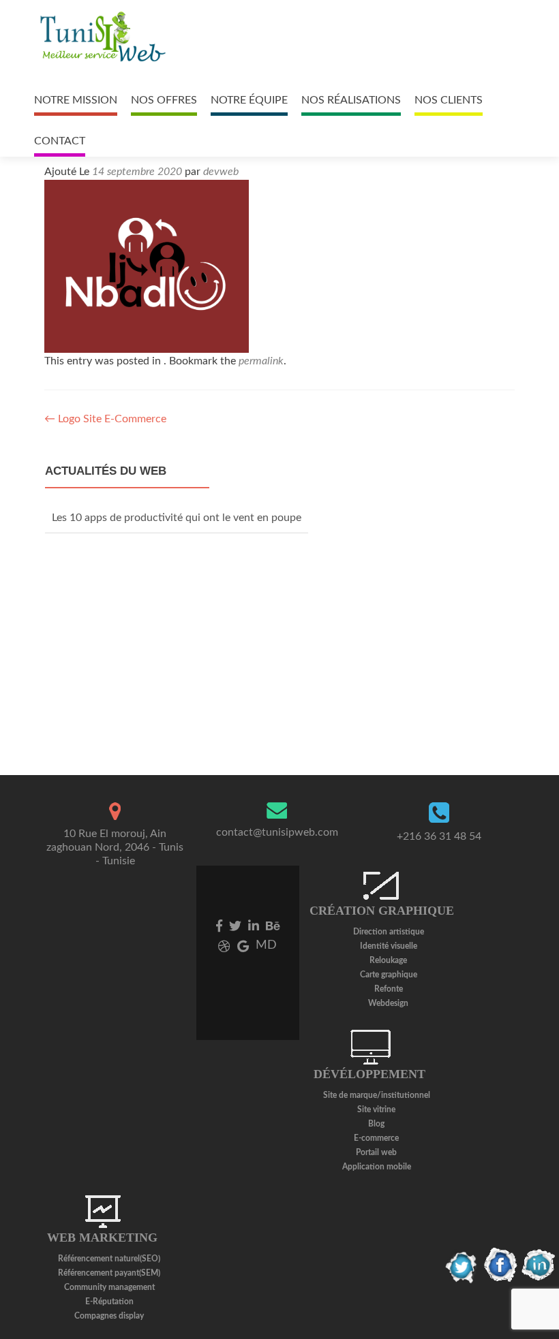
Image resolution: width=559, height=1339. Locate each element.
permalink (261, 361)
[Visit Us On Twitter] (462, 1265)
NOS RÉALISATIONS (351, 100)
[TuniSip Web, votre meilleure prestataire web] (101, 37)
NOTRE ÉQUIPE (249, 100)
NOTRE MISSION (75, 100)
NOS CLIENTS (448, 100)
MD (266, 945)
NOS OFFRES (164, 100)
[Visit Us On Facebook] (500, 1265)
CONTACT (59, 141)
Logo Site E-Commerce (105, 418)
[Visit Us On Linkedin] (538, 1265)
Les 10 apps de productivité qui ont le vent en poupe (176, 517)
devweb (221, 171)
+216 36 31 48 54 (439, 836)
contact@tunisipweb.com (277, 832)
